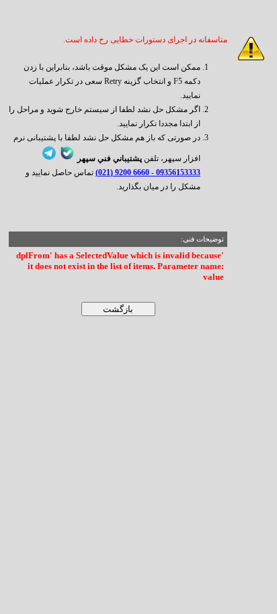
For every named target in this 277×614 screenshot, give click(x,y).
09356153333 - (174, 172)
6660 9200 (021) (122, 172)
